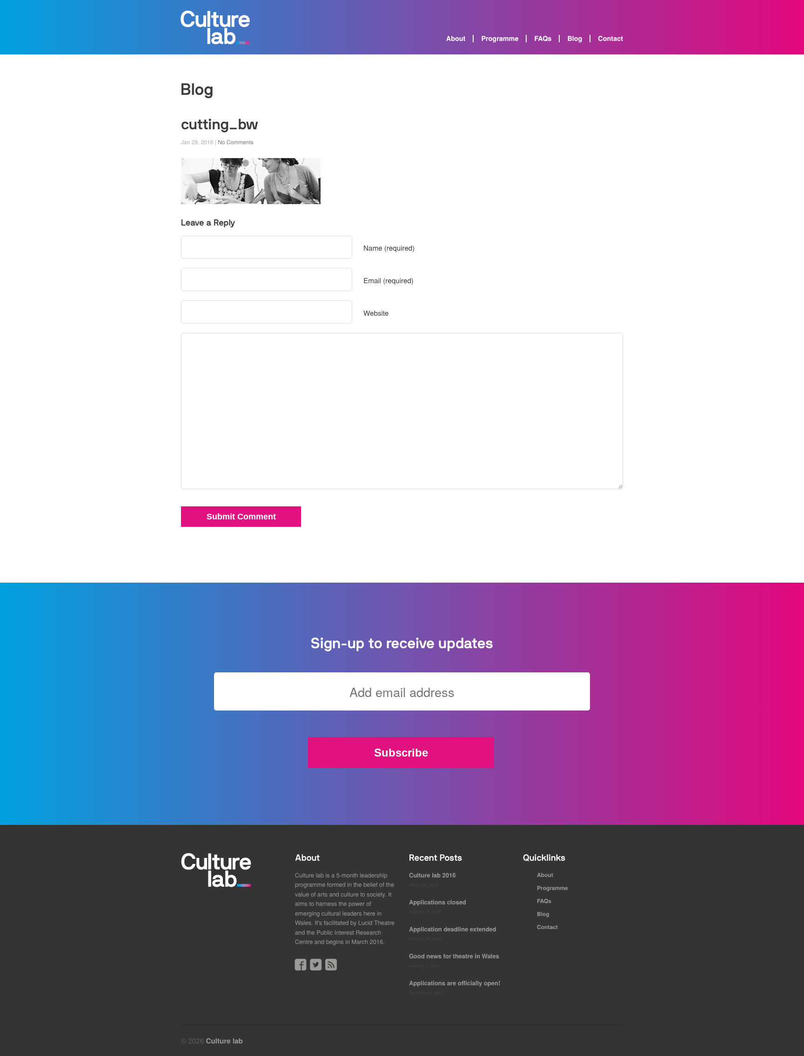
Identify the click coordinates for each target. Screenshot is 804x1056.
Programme (499, 38)
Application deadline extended (452, 928)
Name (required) (389, 248)
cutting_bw (219, 124)
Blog (574, 38)
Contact (610, 38)
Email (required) (388, 281)
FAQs (542, 38)
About (456, 38)
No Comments (236, 142)
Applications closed (437, 901)
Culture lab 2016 (432, 874)
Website (376, 313)
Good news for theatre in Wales (454, 955)
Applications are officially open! (454, 982)
